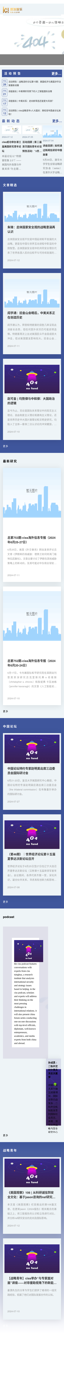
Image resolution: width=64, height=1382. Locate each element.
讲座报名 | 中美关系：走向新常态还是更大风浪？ (31, 100)
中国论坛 (10, 726)
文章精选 (10, 185)
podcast (8, 917)
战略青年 (10, 1150)
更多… (56, 73)
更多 (5, 446)
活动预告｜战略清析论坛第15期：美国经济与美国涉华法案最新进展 (34, 83)
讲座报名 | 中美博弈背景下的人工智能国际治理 (30, 91)
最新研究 (10, 461)
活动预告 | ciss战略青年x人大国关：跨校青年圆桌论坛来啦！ (34, 112)
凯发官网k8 (6, 1343)
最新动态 (11, 120)
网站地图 (5, 1380)
